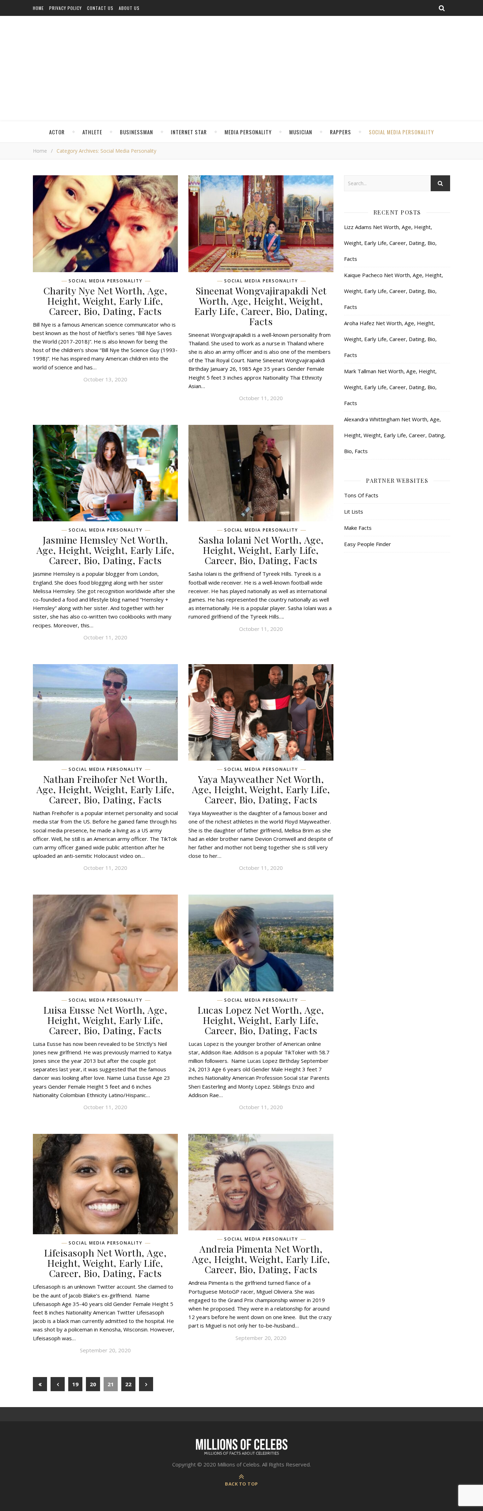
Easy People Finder (367, 543)
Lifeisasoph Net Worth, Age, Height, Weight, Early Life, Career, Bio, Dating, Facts (105, 1262)
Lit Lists (353, 511)
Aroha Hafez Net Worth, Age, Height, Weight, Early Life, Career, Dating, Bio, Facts (390, 339)
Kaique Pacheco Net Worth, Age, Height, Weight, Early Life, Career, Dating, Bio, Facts (393, 290)
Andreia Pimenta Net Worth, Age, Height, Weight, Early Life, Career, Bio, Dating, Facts (261, 1259)
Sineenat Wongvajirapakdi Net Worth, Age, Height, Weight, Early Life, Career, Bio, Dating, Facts (261, 306)
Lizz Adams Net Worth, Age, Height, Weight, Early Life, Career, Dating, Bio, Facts (390, 242)
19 (75, 1384)
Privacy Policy (65, 8)
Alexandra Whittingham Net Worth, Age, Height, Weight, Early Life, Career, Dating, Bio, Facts (395, 435)
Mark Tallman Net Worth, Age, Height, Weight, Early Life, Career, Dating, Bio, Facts (390, 387)
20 (93, 1384)
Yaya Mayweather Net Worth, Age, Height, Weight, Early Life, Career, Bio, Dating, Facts (261, 789)
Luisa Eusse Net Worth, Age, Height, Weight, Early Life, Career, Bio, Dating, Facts (105, 1020)
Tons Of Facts (361, 495)
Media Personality (248, 132)
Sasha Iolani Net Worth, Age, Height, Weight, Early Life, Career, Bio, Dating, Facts (261, 550)
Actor (57, 132)
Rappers (340, 132)
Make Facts (358, 527)
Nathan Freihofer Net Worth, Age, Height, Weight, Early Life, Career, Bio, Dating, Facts (105, 789)
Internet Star (189, 132)
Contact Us (100, 8)
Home (38, 8)
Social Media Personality (401, 132)
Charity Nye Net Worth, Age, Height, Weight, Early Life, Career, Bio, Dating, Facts (105, 300)
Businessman (136, 132)
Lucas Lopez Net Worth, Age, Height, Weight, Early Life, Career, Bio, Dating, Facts (261, 1020)
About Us (129, 8)
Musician (300, 132)
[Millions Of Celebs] (241, 69)
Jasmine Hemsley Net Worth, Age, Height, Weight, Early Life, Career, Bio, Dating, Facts (105, 550)
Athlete (92, 132)
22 (128, 1384)
